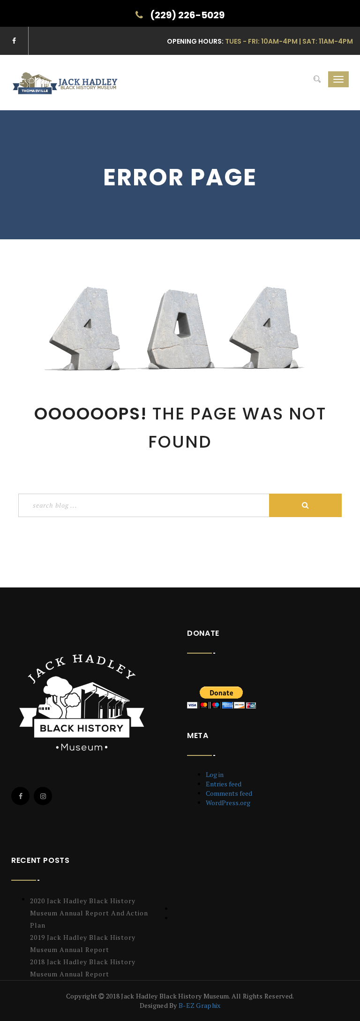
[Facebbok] (20, 796)
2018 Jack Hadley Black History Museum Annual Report (82, 967)
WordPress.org (228, 802)
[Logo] (84, 702)
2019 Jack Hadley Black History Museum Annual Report (82, 943)
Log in (215, 774)
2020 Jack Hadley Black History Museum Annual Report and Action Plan (89, 913)
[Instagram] (43, 796)
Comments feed (229, 793)
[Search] (317, 79)
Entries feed (223, 783)
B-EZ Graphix (199, 1005)
